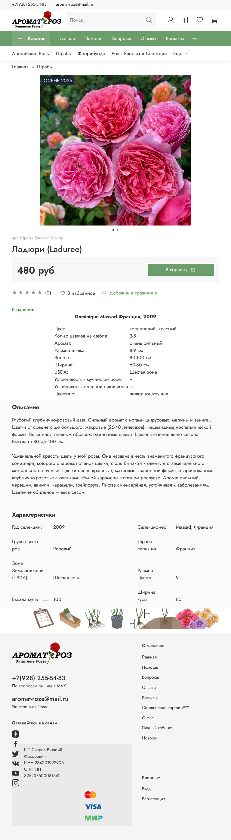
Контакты (175, 38)
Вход (146, 789)
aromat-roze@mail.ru (74, 4)
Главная (66, 38)
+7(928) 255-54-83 (29, 4)
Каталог (36, 38)
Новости (150, 738)
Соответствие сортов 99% (165, 708)
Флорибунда (91, 53)
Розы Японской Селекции (139, 53)
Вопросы (121, 38)
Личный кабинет (157, 728)
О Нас (148, 718)
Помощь (94, 38)
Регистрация (153, 799)
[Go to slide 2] (118, 230)
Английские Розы (31, 53)
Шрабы (64, 53)
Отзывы (148, 38)
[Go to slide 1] (113, 230)
